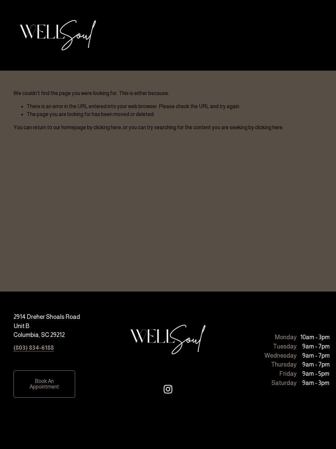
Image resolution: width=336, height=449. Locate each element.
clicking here (107, 127)
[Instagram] (168, 389)
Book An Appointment (44, 384)
